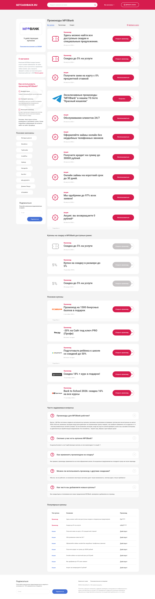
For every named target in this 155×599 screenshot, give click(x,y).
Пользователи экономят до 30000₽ (31, 46)
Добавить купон (133, 25)
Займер (23, 162)
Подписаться (35, 219)
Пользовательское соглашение (98, 581)
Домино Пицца (25, 186)
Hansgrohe (24, 168)
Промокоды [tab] (62, 25)
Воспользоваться (123, 77)
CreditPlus (24, 156)
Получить (122, 99)
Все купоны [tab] (50, 25)
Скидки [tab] (72, 25)
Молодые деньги (26, 138)
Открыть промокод (121, 39)
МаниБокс (24, 144)
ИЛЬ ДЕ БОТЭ (25, 180)
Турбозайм (24, 150)
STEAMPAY (24, 192)
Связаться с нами (83, 581)
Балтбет (23, 174)
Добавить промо (130, 5)
